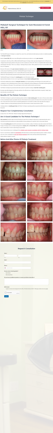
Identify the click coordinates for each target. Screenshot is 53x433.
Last (19, 257)
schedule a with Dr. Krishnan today (34, 130)
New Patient (8, 272)
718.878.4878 (47, 1)
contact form (24, 2)
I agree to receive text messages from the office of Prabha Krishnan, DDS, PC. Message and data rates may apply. (27, 288)
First (5, 257)
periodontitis (18, 132)
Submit (6, 296)
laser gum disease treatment (20, 134)
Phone (5, 265)
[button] (39, 7)
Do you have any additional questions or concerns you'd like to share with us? (19, 277)
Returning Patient (9, 274)
